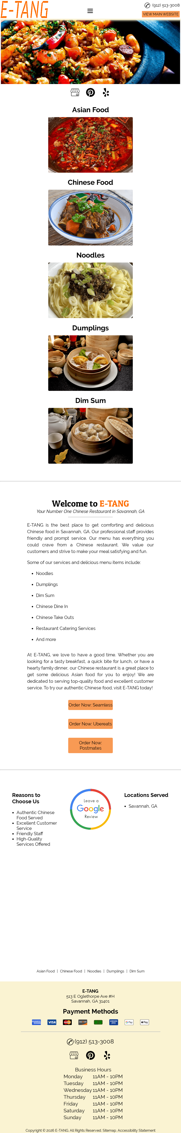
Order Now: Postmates (90, 745)
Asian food (83, 674)
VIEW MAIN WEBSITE (161, 14)
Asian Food (46, 971)
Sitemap (109, 1130)
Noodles (44, 573)
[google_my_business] (75, 92)
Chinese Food (71, 971)
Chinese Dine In (52, 606)
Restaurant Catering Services (66, 628)
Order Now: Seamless (91, 705)
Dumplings (47, 584)
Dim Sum (45, 595)
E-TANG (35, 525)
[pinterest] (90, 92)
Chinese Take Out (54, 617)
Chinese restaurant (97, 668)
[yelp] (106, 92)
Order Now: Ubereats (90, 724)
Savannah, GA (75, 531)
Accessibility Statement (136, 1130)
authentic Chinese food (88, 687)
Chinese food (41, 531)
